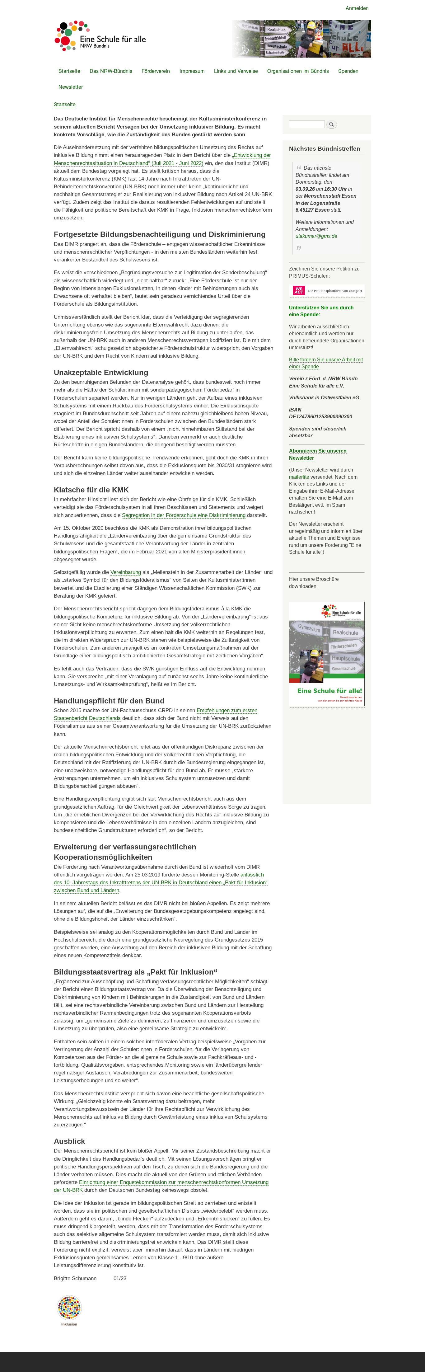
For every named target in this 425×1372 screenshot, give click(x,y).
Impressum (192, 70)
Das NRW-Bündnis (111, 70)
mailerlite (299, 477)
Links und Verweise (236, 70)
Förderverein (156, 70)
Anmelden (357, 8)
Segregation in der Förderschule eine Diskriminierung (183, 515)
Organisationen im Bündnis (298, 70)
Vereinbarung (125, 572)
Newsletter (70, 86)
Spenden (348, 70)
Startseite (69, 70)
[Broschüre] (327, 704)
